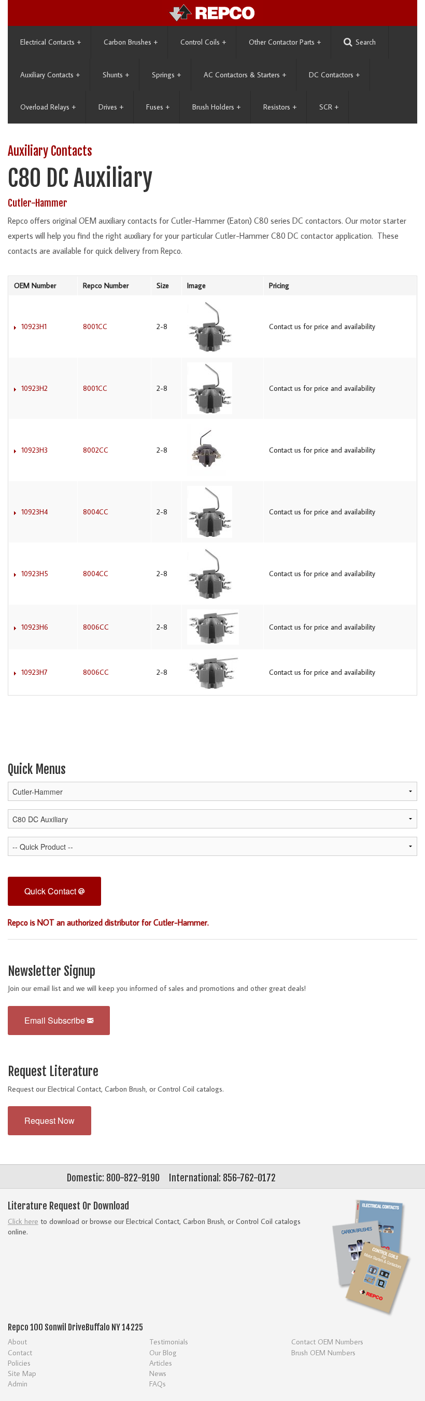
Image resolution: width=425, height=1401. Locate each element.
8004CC (95, 511)
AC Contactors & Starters (245, 74)
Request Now (49, 1120)
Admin (17, 1384)
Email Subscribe (55, 1020)
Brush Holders (216, 107)
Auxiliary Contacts (50, 74)
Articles (160, 1363)
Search (366, 42)
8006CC (96, 627)
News (157, 1373)
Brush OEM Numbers (323, 1352)
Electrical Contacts (50, 42)
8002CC (95, 450)
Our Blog (163, 1352)
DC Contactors (334, 74)
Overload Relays (48, 107)
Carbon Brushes (131, 42)
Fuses (157, 107)
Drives (110, 107)
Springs (166, 74)
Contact (20, 1352)
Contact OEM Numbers (327, 1341)
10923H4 (34, 511)
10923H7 (34, 672)
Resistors (279, 107)
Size (163, 285)
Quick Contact (51, 891)
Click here (23, 1221)
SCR (328, 107)
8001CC (95, 326)
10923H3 (34, 450)
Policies (19, 1363)
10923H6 (34, 627)
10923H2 (34, 388)
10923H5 (34, 573)
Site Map (22, 1373)
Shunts (116, 74)
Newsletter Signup (51, 971)
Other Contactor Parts (285, 42)
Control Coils (203, 42)
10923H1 (34, 326)
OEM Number (35, 285)
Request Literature (53, 1071)
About (17, 1341)
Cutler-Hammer (37, 203)
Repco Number (106, 285)
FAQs (157, 1384)
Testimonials (168, 1341)
